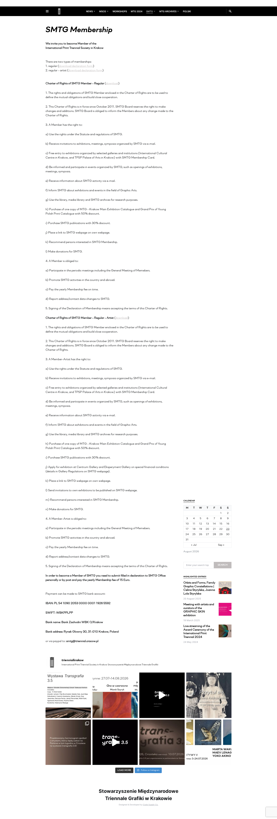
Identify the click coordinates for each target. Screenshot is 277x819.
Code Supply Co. (150, 804)
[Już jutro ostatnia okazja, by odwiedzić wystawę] (162, 695)
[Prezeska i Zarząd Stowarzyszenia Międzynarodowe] (115, 695)
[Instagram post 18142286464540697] (68, 742)
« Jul (194, 545)
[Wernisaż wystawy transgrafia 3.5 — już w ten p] (115, 742)
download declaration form (76, 66)
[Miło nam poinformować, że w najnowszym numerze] (68, 695)
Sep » (221, 545)
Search (223, 565)
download (112, 83)
